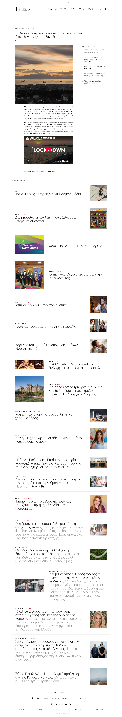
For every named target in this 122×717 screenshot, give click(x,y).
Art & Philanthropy (95, 9)
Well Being (82, 9)
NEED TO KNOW (45, 2)
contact (40, 709)
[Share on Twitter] (51, 10)
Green (54, 2)
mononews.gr (99, 709)
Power (63, 9)
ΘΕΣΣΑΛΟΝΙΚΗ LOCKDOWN (49, 171)
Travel (81, 2)
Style (73, 9)
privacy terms (78, 709)
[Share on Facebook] (48, 10)
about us (21, 709)
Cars (61, 2)
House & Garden (71, 2)
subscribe (58, 709)
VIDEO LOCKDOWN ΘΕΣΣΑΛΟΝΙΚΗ (35, 171)
